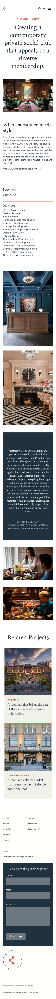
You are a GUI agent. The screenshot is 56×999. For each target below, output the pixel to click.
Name (9, 875)
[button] (45, 8)
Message (10, 905)
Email (9, 890)
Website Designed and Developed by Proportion (18, 985)
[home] (4, 8)
